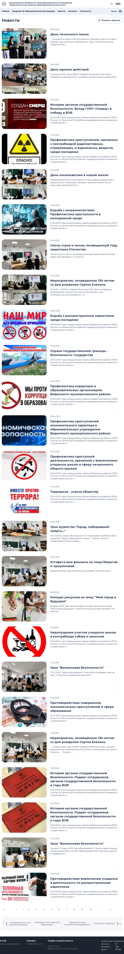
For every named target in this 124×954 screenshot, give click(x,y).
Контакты (72, 11)
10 (91, 909)
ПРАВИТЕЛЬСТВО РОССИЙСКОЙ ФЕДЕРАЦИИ (77, 923)
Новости (61, 11)
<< (3, 909)
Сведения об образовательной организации (33, 11)
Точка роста (85, 11)
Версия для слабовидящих (117, 4)
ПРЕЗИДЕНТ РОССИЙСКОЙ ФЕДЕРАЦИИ (47, 923)
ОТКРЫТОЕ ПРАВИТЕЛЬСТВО (107, 924)
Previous (6, 923)
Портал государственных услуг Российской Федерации (17, 923)
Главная (5, 11)
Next (117, 923)
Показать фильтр (111, 20)
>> (110, 909)
